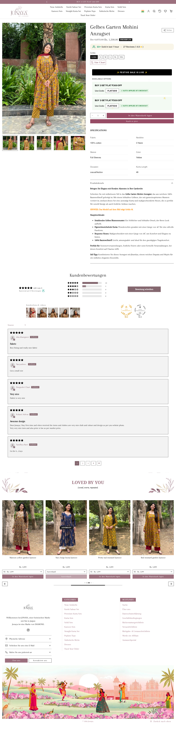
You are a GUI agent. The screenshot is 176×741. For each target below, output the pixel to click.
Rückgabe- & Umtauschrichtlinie (136, 631)
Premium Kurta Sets (93, 7)
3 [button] (88, 463)
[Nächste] (39, 527)
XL (115, 57)
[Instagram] (28, 630)
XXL (121, 57)
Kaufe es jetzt (132, 121)
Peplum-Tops (90, 11)
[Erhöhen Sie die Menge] (103, 115)
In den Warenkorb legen (140, 115)
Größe (94, 57)
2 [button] (82, 463)
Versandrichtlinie (129, 627)
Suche (125, 605)
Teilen (169, 30)
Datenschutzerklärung (131, 613)
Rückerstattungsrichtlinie (133, 622)
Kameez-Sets (57, 11)
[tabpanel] (88, 543)
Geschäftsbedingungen (132, 618)
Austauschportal (129, 640)
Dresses (121, 11)
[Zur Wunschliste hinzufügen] (82, 147)
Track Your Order (88, 15)
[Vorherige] (3, 527)
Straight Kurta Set (73, 11)
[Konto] (148, 11)
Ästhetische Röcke (106, 11)
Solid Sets (122, 7)
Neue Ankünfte (56, 7)
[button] (142, 11)
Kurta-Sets (109, 7)
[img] (16, 333)
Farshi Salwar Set (73, 7)
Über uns (16, 660)
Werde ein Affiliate (130, 635)
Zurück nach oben (162, 721)
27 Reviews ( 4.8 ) (133, 46)
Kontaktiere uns (40, 660)
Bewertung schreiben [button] (144, 289)
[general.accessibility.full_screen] (82, 26)
